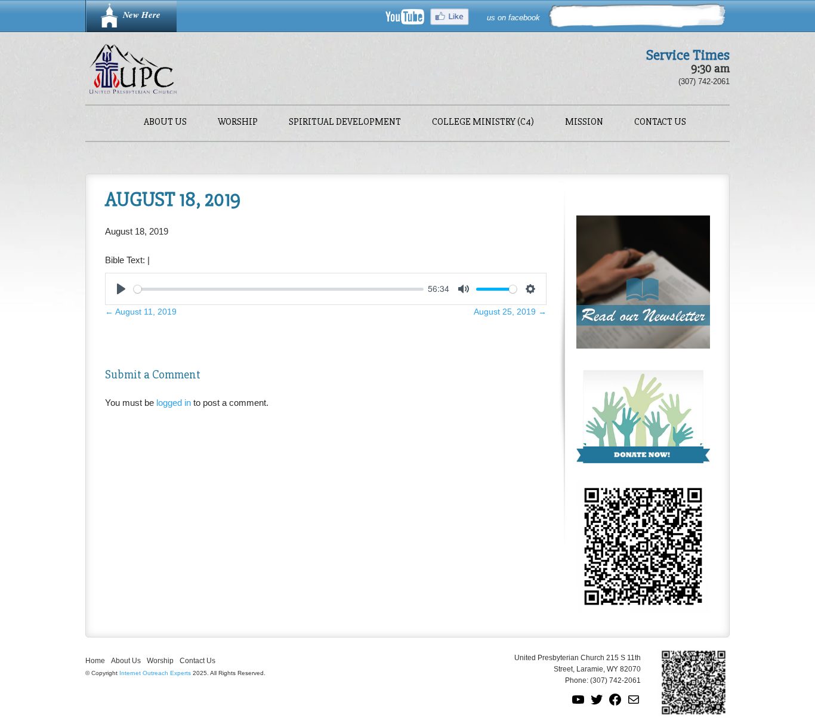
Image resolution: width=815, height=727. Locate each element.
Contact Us (660, 123)
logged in (173, 403)
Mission (584, 123)
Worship (238, 123)
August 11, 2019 (141, 311)
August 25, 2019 (510, 311)
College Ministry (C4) (483, 123)
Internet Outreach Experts (155, 673)
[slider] (278, 289)
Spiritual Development (345, 123)
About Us (165, 123)
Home (95, 661)
